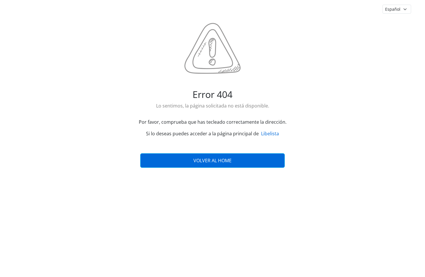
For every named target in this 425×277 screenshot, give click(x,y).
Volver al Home (212, 160)
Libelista (270, 133)
